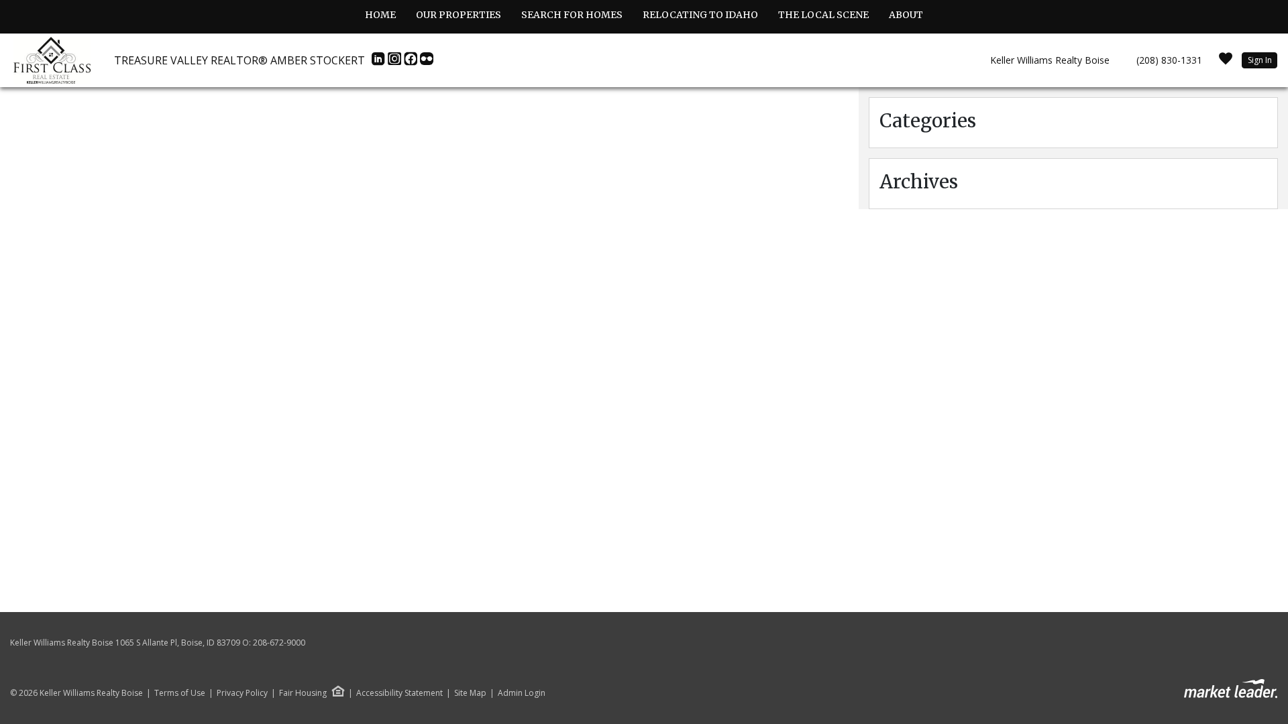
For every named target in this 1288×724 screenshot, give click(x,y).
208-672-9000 (279, 642)
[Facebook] (412, 62)
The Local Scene (823, 15)
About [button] (906, 15)
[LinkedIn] (380, 62)
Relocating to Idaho (700, 15)
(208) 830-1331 (1169, 60)
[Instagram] (396, 62)
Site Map (470, 693)
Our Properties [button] (458, 15)
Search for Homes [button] (572, 15)
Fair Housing (303, 693)
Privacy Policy (242, 693)
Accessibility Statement (399, 693)
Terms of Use (179, 693)
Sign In (1260, 60)
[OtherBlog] (426, 62)
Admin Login (521, 693)
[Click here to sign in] (1226, 62)
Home (380, 15)
